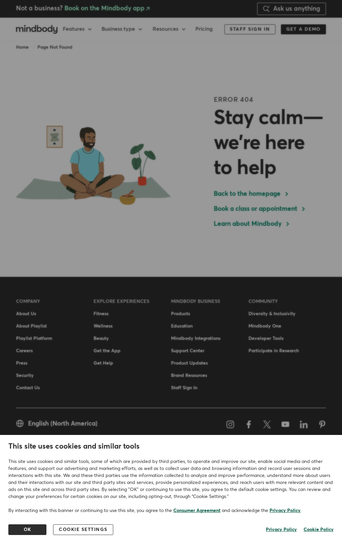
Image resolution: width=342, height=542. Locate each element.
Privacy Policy (285, 510)
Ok (27, 529)
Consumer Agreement (196, 510)
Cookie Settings (83, 529)
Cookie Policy (319, 529)
